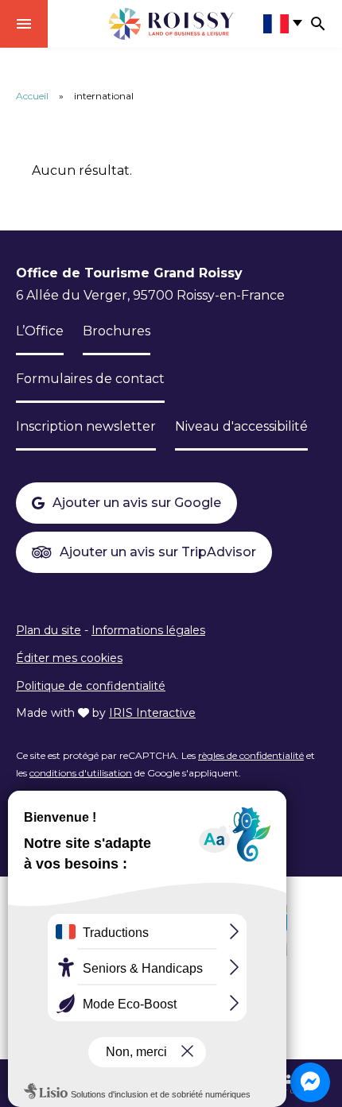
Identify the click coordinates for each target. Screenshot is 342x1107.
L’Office (40, 331)
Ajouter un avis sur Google (136, 502)
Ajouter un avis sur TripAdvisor (158, 551)
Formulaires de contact (90, 378)
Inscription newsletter (86, 426)
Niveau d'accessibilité (241, 426)
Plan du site (48, 630)
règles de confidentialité (251, 755)
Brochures (116, 331)
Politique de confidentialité (90, 686)
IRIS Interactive (152, 713)
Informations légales (148, 630)
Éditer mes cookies (69, 658)
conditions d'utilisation (80, 773)
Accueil (32, 96)
